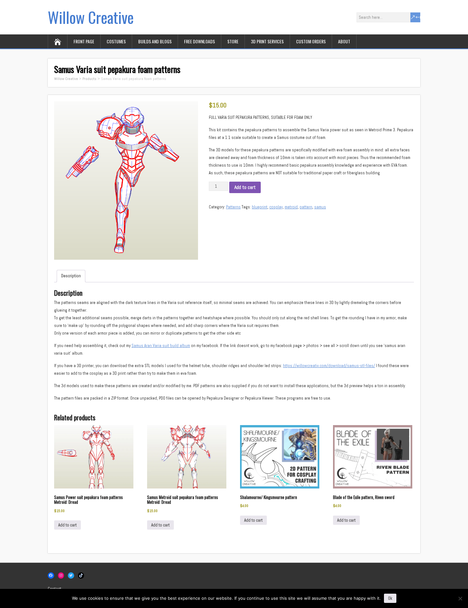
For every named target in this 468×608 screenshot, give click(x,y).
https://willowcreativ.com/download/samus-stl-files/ (329, 365)
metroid (291, 207)
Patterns (233, 207)
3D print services (267, 41)
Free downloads (199, 41)
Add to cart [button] (67, 525)
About (344, 41)
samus (320, 207)
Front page (84, 41)
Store (232, 41)
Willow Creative (91, 17)
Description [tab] (71, 276)
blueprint (259, 207)
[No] (460, 598)
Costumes (116, 41)
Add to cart (245, 187)
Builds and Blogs (155, 41)
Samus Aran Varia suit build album (160, 345)
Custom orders (311, 41)
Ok (390, 598)
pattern (306, 207)
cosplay (276, 207)
